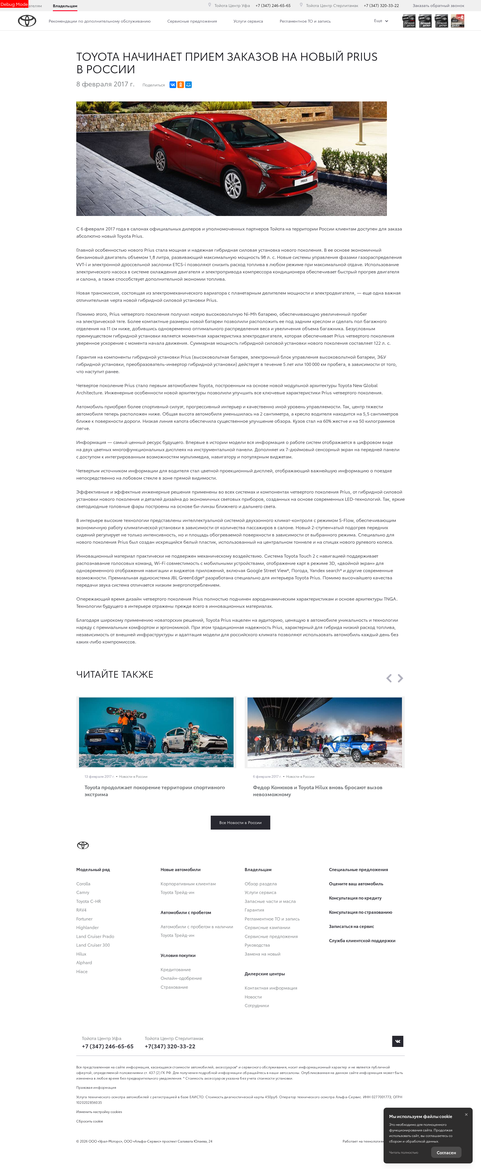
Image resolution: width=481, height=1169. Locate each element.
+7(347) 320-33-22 (170, 1046)
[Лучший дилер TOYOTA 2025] (457, 21)
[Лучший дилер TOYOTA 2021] (441, 21)
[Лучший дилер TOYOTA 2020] (425, 21)
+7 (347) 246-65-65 (273, 5)
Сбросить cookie (89, 1121)
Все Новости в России (240, 822)
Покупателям (29, 5)
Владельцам (65, 5)
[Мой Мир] (188, 84)
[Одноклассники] (180, 84)
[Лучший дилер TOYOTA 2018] (409, 21)
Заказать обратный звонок (438, 5)
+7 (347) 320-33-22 (381, 5)
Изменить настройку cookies (99, 1111)
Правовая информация (96, 1087)
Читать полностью (403, 1152)
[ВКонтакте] (173, 84)
